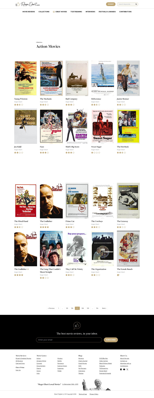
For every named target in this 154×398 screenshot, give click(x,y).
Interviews (90, 12)
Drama (39, 368)
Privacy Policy (94, 394)
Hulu (38, 373)
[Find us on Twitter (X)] (127, 369)
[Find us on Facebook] (121, 369)
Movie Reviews (29, 12)
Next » (104, 308)
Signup (111, 4)
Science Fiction (62, 366)
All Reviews (19, 361)
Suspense (60, 368)
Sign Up (18, 370)
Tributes (80, 373)
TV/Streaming (76, 12)
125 (67, 308)
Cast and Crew (20, 363)
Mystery (60, 358)
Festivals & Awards (107, 12)
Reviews (81, 358)
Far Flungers (82, 368)
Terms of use (83, 394)
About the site (124, 358)
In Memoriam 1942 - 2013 (70, 384)
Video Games (103, 361)
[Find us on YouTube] (124, 369)
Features (102, 366)
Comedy (39, 363)
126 (72, 308)
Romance (60, 363)
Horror (39, 371)
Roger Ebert (103, 371)
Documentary (41, 366)
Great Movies (61, 12)
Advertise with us (125, 363)
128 (83, 308)
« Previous (51, 308)
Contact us (123, 361)
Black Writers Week (105, 363)
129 (88, 308)
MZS (79, 366)
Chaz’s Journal (82, 361)
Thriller (59, 371)
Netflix (59, 361)
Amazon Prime (41, 361)
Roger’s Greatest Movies (23, 358)
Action (39, 358)
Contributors (125, 12)
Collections (43, 12)
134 (97, 308)
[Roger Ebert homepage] (28, 4)
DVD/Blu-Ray (103, 358)
